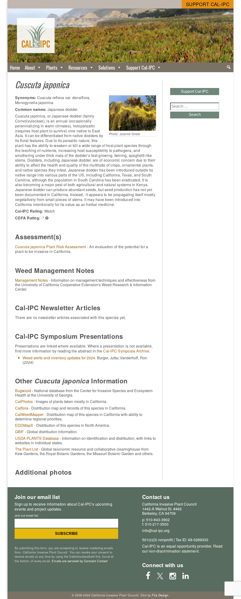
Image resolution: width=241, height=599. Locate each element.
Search (195, 115)
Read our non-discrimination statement (182, 548)
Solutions (106, 67)
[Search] (228, 67)
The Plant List (26, 449)
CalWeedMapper (29, 414)
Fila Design (160, 595)
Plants (51, 67)
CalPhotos (24, 401)
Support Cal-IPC (207, 4)
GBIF (19, 431)
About (30, 67)
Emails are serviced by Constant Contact (80, 561)
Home (15, 67)
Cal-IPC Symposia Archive (126, 351)
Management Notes (31, 280)
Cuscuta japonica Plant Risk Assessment (50, 246)
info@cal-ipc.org (155, 530)
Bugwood (23, 390)
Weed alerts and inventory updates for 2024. (59, 357)
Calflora (21, 408)
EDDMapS (24, 425)
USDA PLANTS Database (37, 438)
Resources (77, 67)
